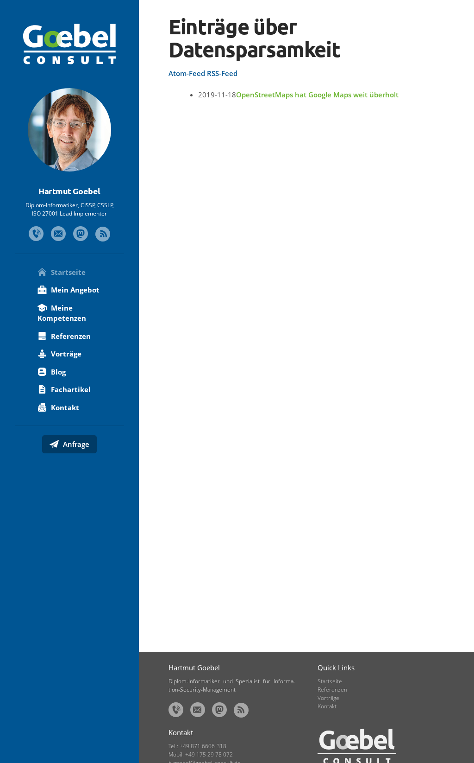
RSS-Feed (222, 73)
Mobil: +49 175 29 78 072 (200, 754)
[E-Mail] (58, 233)
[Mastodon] (80, 233)
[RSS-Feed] (102, 234)
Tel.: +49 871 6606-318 (197, 746)
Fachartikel (70, 389)
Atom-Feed (186, 73)
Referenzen (70, 336)
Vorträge (65, 353)
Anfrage (75, 444)
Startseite (67, 272)
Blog (57, 371)
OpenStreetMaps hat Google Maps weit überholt (317, 94)
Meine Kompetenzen (61, 313)
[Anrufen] (36, 233)
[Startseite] (69, 44)
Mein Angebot (74, 289)
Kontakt (64, 407)
